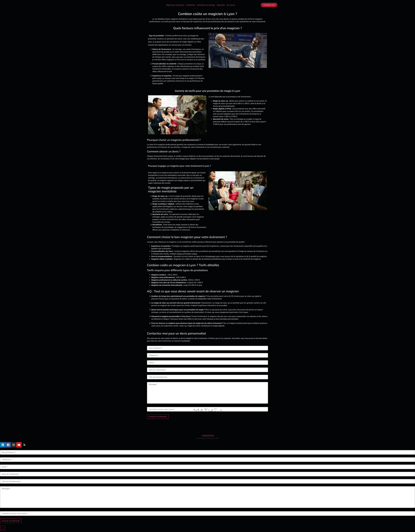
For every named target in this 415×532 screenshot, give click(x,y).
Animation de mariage (206, 5)
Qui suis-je (231, 5)
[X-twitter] (24, 444)
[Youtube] (19, 444)
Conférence (190, 5)
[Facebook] (8, 444)
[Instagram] (13, 444)
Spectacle (221, 5)
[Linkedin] (2, 444)
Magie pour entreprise (175, 5)
